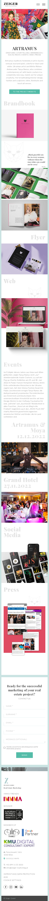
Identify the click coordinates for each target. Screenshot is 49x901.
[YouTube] (16, 887)
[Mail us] (38, 4)
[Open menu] (43, 4)
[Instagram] (11, 887)
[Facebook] (6, 887)
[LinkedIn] (21, 887)
